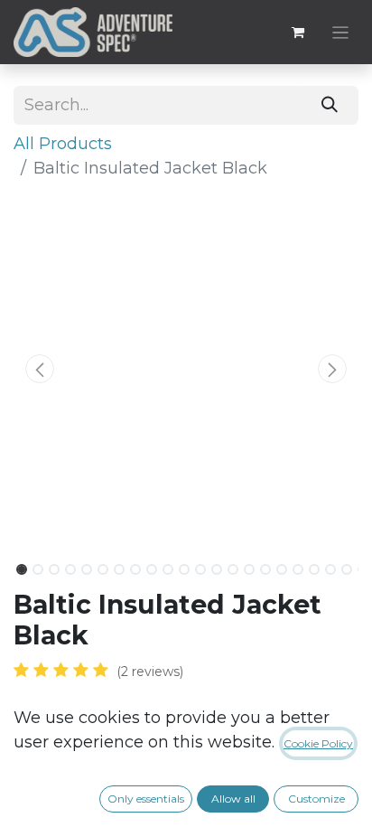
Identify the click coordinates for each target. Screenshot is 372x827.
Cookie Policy (318, 743)
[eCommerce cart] (298, 32)
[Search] (330, 105)
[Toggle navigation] (340, 32)
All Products (63, 144)
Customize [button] (316, 798)
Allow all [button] (233, 798)
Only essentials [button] (145, 798)
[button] (39, 368)
